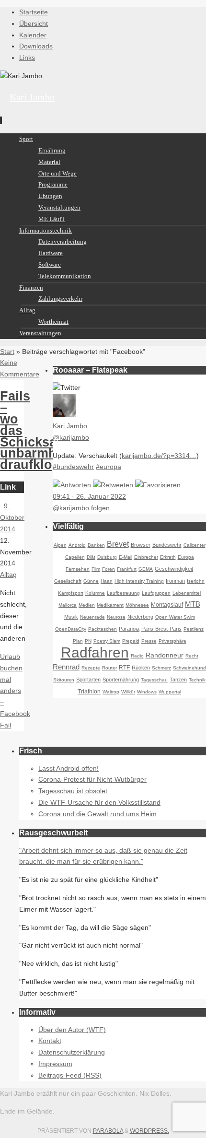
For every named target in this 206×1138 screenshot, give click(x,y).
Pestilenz (193, 629)
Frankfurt (127, 569)
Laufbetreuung (123, 593)
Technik (197, 679)
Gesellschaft (67, 581)
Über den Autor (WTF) (72, 1029)
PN (88, 641)
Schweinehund (189, 667)
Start (7, 351)
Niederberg (140, 617)
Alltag (8, 574)
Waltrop (111, 691)
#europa (108, 466)
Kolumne (95, 593)
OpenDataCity (70, 629)
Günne (91, 581)
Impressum (55, 1064)
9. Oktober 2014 (12, 517)
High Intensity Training (139, 581)
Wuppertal (170, 691)
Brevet (118, 544)
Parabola (108, 1130)
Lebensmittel (186, 593)
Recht (191, 655)
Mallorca (67, 605)
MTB (192, 604)
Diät (91, 557)
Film (96, 569)
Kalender (32, 35)
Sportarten (88, 679)
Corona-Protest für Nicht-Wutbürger (92, 779)
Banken (96, 545)
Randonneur (164, 655)
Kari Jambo (32, 97)
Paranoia (129, 629)
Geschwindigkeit (174, 569)
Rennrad (66, 667)
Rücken (141, 667)
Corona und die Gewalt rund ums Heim (97, 814)
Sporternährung (121, 679)
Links (27, 57)
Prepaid (130, 641)
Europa (186, 557)
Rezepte (90, 667)
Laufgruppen (156, 593)
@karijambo (71, 437)
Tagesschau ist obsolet (72, 791)
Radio (137, 655)
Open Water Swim (175, 617)
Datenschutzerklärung (71, 1052)
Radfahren (95, 652)
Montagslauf (167, 604)
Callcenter (194, 545)
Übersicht (33, 23)
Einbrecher (146, 557)
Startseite (33, 12)
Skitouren (63, 679)
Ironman (175, 581)
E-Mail (125, 557)
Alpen (60, 545)
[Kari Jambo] (64, 414)
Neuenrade (92, 617)
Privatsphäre (172, 641)
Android (77, 545)
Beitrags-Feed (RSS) (70, 1075)
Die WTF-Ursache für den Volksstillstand (99, 802)
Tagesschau (154, 679)
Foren (108, 569)
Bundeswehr (167, 545)
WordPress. (149, 1130)
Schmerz (161, 667)
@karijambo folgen (81, 508)
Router (109, 667)
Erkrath (168, 557)
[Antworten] (72, 485)
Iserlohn (196, 581)
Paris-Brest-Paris (161, 629)
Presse (149, 641)
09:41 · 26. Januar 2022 (89, 496)
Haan (107, 581)
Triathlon (89, 691)
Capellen (75, 557)
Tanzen (178, 679)
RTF (124, 667)
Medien (87, 605)
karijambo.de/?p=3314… (159, 455)
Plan (78, 641)
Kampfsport (70, 593)
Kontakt (49, 1040)
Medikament (110, 605)
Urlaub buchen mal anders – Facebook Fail (15, 691)
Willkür (128, 691)
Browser (140, 545)
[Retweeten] (113, 485)
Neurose (116, 617)
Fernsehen (78, 569)
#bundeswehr (73, 466)
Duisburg (107, 557)
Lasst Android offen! (68, 768)
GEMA (145, 569)
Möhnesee (137, 605)
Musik (71, 617)
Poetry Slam (106, 641)
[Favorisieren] (158, 485)
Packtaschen (102, 629)
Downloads (36, 46)
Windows (147, 691)
